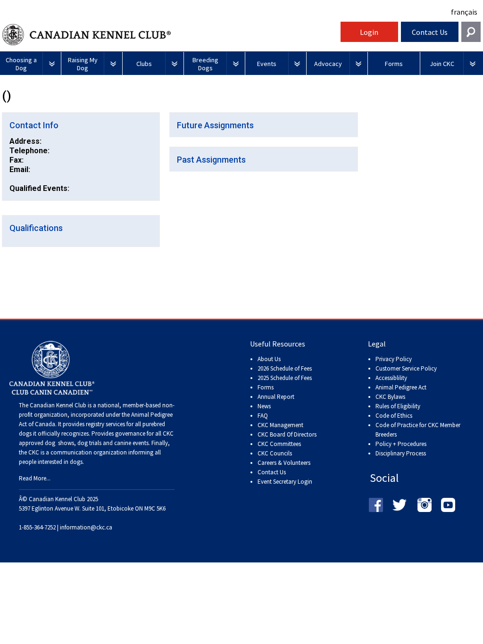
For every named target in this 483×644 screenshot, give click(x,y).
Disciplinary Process (400, 453)
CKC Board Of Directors (287, 434)
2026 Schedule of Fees (285, 368)
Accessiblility (391, 378)
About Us (269, 359)
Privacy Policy (393, 359)
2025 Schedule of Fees (285, 378)
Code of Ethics (393, 416)
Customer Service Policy (406, 368)
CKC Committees (279, 444)
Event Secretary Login (285, 482)
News (264, 406)
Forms (266, 387)
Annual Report (276, 397)
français (464, 12)
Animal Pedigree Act (400, 387)
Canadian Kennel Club (170, 35)
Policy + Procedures (400, 444)
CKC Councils (275, 453)
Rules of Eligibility (397, 406)
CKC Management (280, 425)
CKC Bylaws (390, 397)
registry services (104, 424)
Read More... (34, 478)
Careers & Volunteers (284, 463)
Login (369, 32)
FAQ (263, 416)
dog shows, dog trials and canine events (97, 443)
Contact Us (430, 32)
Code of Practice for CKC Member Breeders (417, 429)
